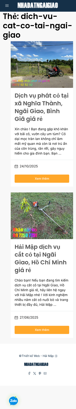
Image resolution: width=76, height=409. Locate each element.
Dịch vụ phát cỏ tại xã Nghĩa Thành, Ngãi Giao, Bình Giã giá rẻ (42, 107)
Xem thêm (42, 178)
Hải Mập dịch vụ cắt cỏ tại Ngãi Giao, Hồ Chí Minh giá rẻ (41, 258)
